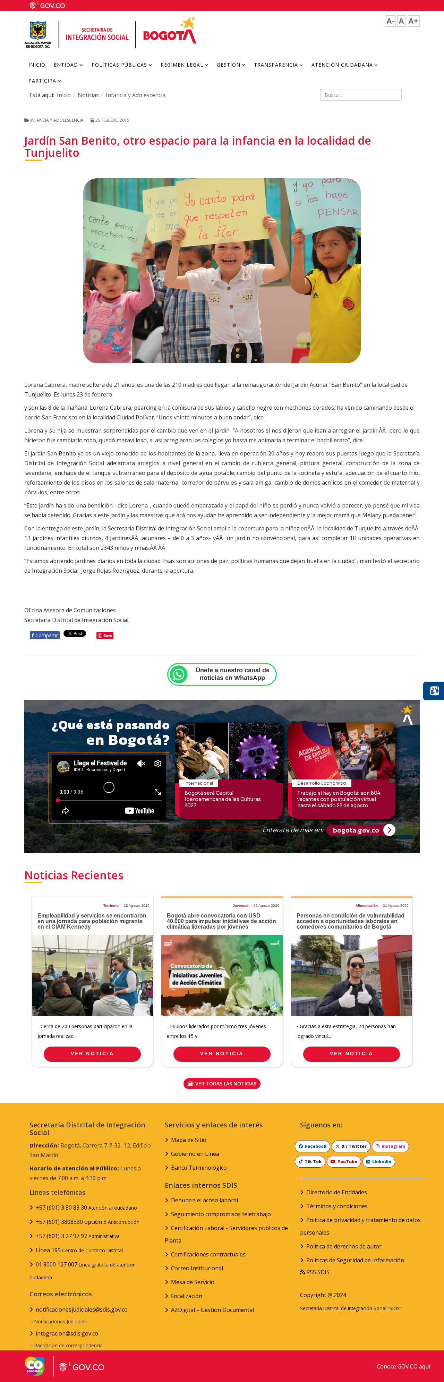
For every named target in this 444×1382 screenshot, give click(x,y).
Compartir (45, 635)
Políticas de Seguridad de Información (355, 1260)
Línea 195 (79, 1250)
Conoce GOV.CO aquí (403, 1366)
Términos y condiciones (337, 1206)
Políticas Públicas (119, 64)
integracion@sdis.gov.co (67, 1333)
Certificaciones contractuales (208, 1254)
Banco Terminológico (199, 1167)
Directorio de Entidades (336, 1192)
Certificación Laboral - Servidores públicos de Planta (226, 1234)
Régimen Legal (182, 64)
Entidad (66, 64)
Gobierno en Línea (195, 1154)
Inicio (36, 64)
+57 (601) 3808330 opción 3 (87, 1222)
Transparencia (276, 64)
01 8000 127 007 (82, 1271)
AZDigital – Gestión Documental (212, 1310)
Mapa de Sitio (188, 1140)
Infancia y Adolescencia (135, 95)
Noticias (88, 95)
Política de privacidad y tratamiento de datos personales (360, 1226)
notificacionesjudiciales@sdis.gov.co (82, 1309)
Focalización (186, 1296)
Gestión (228, 64)
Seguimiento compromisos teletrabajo (221, 1214)
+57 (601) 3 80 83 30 (86, 1207)
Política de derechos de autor (344, 1246)
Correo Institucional (197, 1268)
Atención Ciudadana (342, 64)
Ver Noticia (92, 1053)
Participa (42, 80)
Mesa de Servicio (192, 1282)
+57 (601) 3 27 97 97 (78, 1236)
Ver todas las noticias (225, 1083)
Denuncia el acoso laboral (204, 1200)
